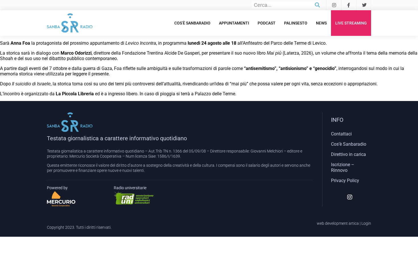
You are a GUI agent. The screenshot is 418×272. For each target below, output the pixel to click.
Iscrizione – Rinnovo (342, 167)
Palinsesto (295, 23)
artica (354, 223)
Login (366, 223)
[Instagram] (349, 197)
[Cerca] (317, 5)
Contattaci (341, 134)
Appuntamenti (234, 23)
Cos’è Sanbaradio (192, 23)
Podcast (267, 23)
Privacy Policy (345, 180)
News (321, 23)
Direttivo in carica (348, 154)
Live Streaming (351, 23)
